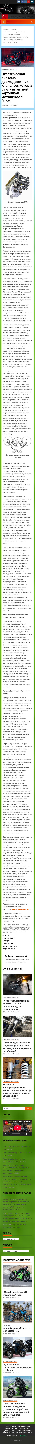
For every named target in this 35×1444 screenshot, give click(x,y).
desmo (9, 924)
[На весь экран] (30, 1134)
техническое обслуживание (9, 69)
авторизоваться (20, 962)
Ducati (23, 924)
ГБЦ (27, 926)
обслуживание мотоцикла (11, 929)
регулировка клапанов (10, 931)
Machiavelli (6, 105)
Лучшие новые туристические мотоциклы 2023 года (17, 1367)
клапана (17, 928)
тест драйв (6, 1289)
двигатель (10, 927)
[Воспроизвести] (5, 1134)
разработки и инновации (10, 1400)
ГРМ (5, 927)
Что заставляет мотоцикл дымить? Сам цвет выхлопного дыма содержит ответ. (10, 942)
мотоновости (25, 928)
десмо (17, 927)
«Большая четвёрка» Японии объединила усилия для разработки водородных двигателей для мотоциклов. (16, 1409)
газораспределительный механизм (14, 926)
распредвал (24, 929)
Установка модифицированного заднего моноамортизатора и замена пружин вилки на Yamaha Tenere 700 (17, 1090)
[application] (17, 1128)
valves (28, 924)
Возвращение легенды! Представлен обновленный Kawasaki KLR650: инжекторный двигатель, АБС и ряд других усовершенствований (16, 1204)
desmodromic (16, 924)
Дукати (11, 928)
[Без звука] (26, 1134)
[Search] (32, 22)
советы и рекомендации (10, 1361)
